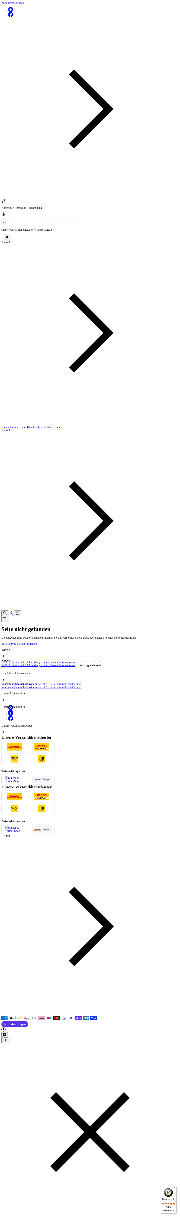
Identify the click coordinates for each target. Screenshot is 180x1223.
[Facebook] (10, 15)
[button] (90, 196)
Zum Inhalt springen (12, 2)
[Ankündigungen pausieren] (7, 237)
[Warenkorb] (17, 613)
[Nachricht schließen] (4, 1034)
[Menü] (4, 619)
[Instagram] (10, 10)
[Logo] (1, 423)
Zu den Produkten (27, 643)
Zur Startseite (9, 643)
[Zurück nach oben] (4, 1040)
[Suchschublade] (4, 613)
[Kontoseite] (11, 614)
